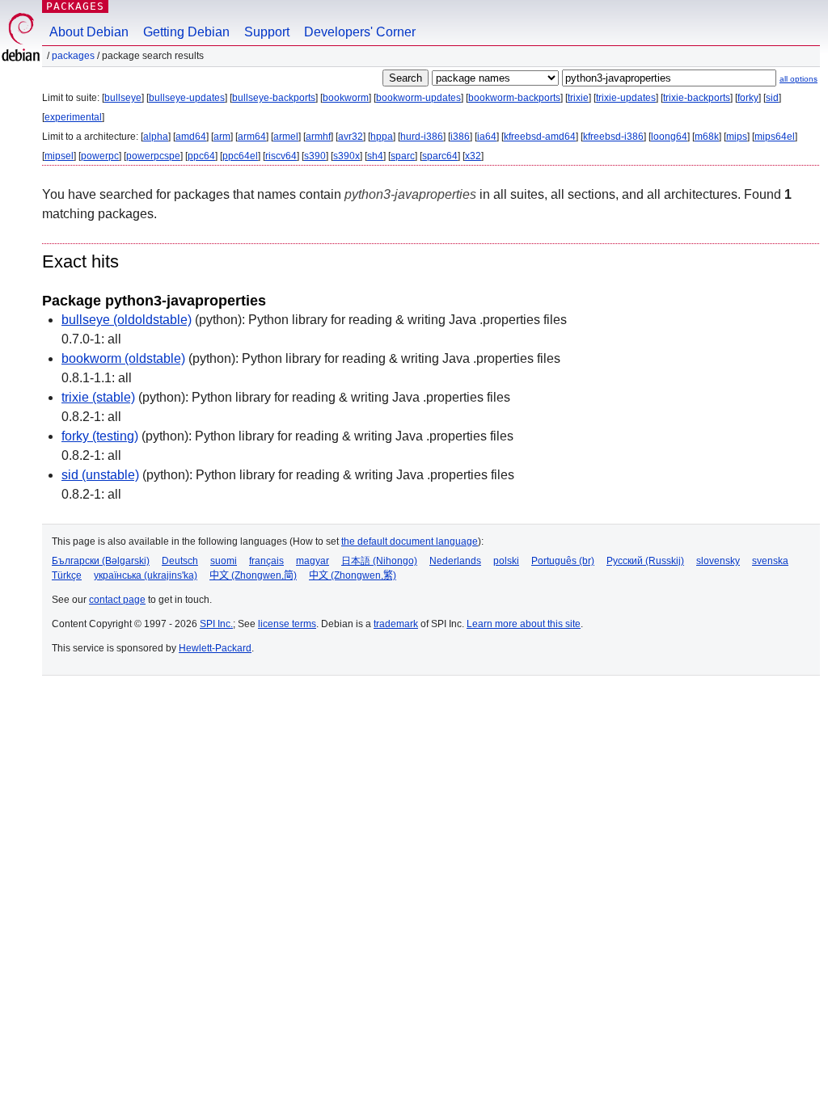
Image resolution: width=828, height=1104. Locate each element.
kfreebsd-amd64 (540, 136)
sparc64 (440, 156)
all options (798, 78)
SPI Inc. (216, 624)
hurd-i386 (421, 136)
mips (736, 136)
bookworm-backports (514, 97)
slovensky (718, 561)
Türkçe (67, 575)
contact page (117, 599)
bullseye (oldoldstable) (126, 320)
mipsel (59, 156)
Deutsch (180, 561)
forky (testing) (99, 436)
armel (285, 136)
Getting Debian (186, 32)
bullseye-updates (187, 97)
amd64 (190, 136)
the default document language (409, 541)
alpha (155, 136)
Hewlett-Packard (215, 648)
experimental (73, 117)
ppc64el (240, 156)
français (266, 561)
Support (266, 32)
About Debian (89, 32)
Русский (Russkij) (645, 561)
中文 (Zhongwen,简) (253, 575)
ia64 (486, 136)
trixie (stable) (98, 397)
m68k (707, 136)
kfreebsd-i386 (613, 136)
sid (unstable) (100, 475)
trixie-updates (626, 97)
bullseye (123, 97)
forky (747, 97)
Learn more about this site (524, 624)
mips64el (774, 136)
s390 (315, 156)
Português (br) (562, 561)
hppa (381, 136)
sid (772, 97)
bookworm (346, 97)
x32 (473, 156)
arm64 (252, 136)
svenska (770, 561)
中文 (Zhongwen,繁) (352, 575)
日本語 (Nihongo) (379, 561)
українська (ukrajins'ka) (145, 575)
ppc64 (201, 156)
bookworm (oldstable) (123, 358)
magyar (312, 561)
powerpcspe (153, 156)
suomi (223, 561)
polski (506, 561)
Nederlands (455, 561)
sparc (403, 156)
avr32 (350, 136)
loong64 (669, 136)
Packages (75, 6)
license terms (287, 624)
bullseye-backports (273, 97)
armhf (318, 136)
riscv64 (281, 156)
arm (221, 136)
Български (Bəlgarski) (101, 561)
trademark (396, 624)
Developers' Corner (360, 32)
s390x (346, 156)
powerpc (100, 156)
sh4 (375, 156)
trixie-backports (696, 97)
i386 (460, 136)
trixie (578, 97)
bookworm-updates (418, 97)
